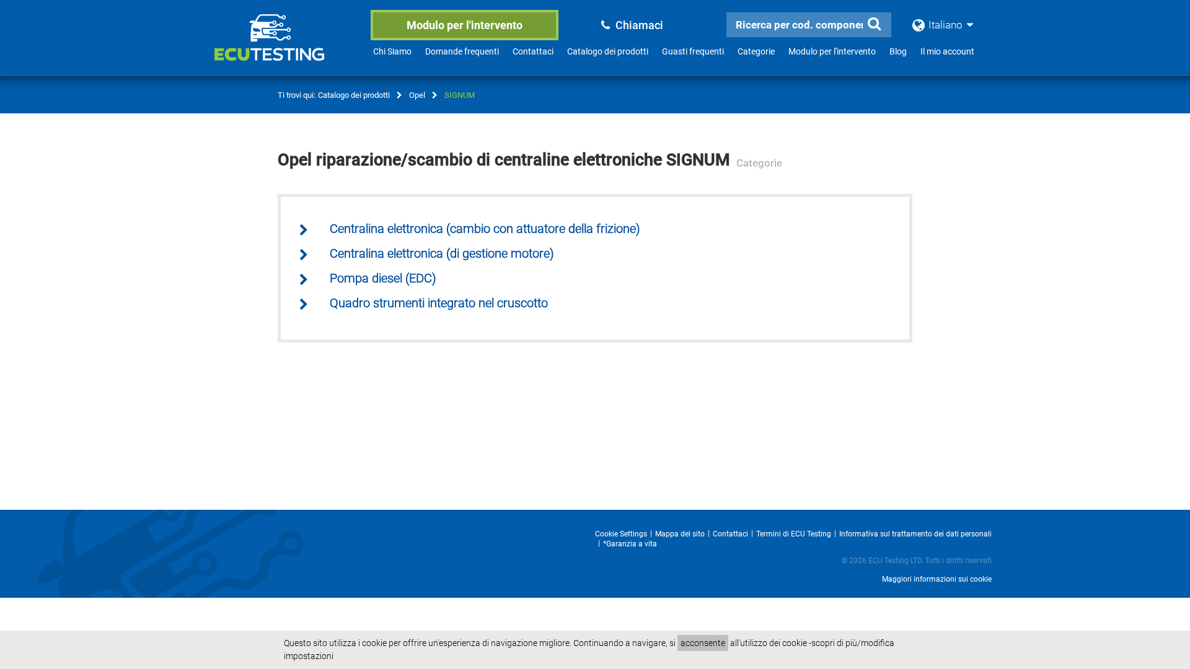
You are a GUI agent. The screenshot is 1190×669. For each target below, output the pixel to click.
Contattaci (533, 51)
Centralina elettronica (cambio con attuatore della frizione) (485, 229)
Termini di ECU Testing (793, 534)
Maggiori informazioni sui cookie (937, 579)
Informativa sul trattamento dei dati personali (915, 534)
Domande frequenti (462, 51)
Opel (417, 95)
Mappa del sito (680, 534)
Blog (898, 51)
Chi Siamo (392, 51)
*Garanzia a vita (630, 544)
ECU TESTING (285, 47)
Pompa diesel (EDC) (383, 278)
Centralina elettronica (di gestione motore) (442, 254)
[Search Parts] (874, 24)
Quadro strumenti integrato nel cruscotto (439, 303)
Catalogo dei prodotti (607, 51)
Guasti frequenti (693, 51)
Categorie (756, 51)
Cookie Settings (621, 534)
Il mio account (947, 51)
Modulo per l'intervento (464, 25)
